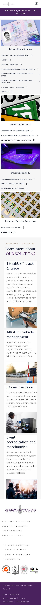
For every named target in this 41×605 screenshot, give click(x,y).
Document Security (20, 173)
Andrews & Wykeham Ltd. (17, 585)
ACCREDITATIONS (9, 598)
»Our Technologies (15, 526)
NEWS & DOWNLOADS (11, 595)
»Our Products (12, 531)
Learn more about (20, 251)
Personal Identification (20, 49)
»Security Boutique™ (16, 521)
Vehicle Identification (20, 124)
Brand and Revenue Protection (20, 221)
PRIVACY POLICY (23, 602)
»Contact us (12, 559)
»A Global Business (17, 545)
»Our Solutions (12, 535)
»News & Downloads (17, 554)
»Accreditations (15, 550)
